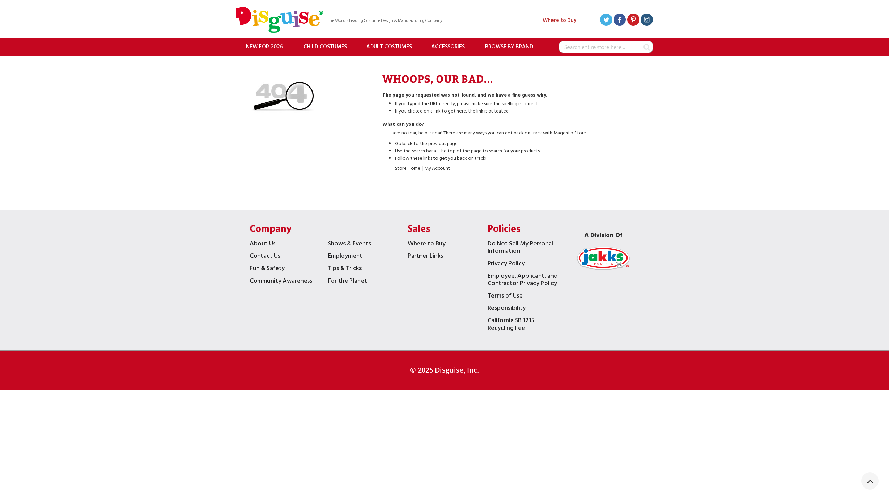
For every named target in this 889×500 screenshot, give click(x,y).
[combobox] (606, 47)
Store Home (408, 169)
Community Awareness (281, 281)
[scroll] (870, 481)
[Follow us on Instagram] (647, 21)
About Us (262, 244)
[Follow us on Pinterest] (633, 21)
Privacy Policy (506, 264)
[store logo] (279, 20)
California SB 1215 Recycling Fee (511, 325)
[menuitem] (264, 47)
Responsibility (507, 309)
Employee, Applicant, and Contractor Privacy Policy (523, 281)
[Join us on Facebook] (620, 21)
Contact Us (265, 256)
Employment (345, 256)
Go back (404, 144)
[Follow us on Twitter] (606, 21)
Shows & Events (349, 244)
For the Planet (347, 281)
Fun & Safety (267, 269)
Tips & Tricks (345, 269)
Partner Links (425, 256)
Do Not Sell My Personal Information (520, 248)
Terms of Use (505, 296)
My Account (437, 169)
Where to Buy (559, 20)
